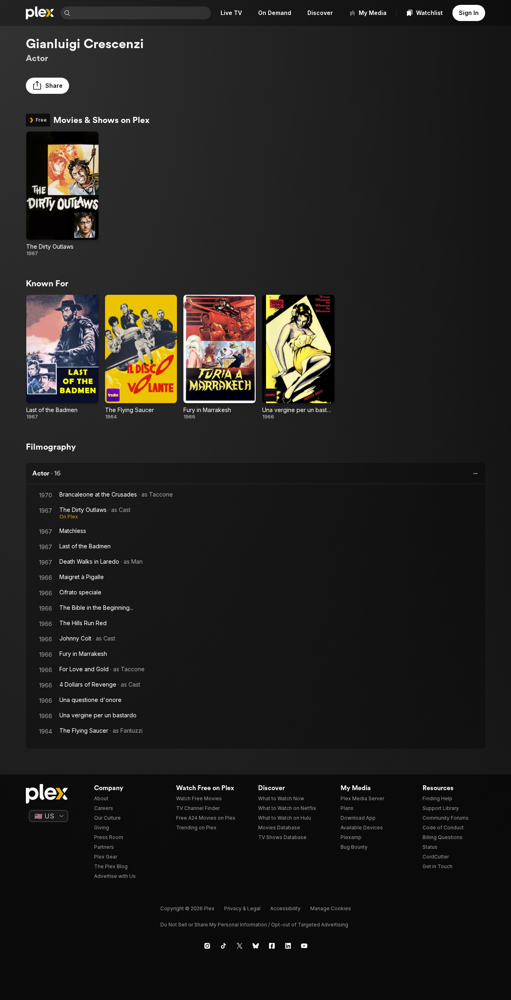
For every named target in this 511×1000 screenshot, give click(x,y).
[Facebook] (272, 946)
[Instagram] (207, 946)
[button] (47, 86)
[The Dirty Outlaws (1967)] (62, 194)
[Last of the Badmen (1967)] (62, 357)
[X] (239, 946)
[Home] (40, 13)
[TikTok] (223, 946)
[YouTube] (304, 946)
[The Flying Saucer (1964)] (141, 357)
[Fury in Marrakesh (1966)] (219, 357)
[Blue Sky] (256, 946)
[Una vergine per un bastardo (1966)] (298, 357)
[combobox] (141, 12)
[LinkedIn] (288, 946)
